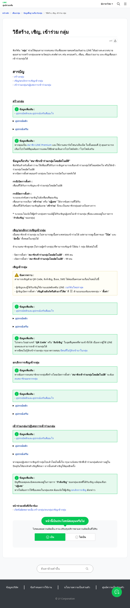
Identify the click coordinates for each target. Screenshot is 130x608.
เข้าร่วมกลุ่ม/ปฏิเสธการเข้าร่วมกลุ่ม (32, 84)
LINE (5, 2)
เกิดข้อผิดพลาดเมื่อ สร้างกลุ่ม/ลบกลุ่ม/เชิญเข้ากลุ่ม (40, 509)
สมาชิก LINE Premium (39, 144)
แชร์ (110, 41)
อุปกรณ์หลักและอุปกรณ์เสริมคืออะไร (35, 113)
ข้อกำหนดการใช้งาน (41, 587)
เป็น (52, 537)
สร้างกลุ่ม (19, 76)
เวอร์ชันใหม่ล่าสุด (74, 287)
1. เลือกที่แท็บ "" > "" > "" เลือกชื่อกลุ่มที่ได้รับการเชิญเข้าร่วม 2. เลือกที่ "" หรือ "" (62, 446)
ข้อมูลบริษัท (12, 587)
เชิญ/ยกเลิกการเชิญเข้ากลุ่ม (28, 80)
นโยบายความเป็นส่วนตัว (77, 587)
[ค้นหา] (118, 4)
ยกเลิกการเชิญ (78, 490)
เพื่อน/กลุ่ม (16, 13)
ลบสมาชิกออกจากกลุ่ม (26, 378)
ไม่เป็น (82, 537)
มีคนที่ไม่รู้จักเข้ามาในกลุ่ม (74, 350)
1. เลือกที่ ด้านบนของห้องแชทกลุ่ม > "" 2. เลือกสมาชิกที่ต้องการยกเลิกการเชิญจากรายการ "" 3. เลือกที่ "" (45, 406)
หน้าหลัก (5, 13)
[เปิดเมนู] (125, 4)
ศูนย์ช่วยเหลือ (8, 5)
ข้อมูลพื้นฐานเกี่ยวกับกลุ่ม (33, 13)
